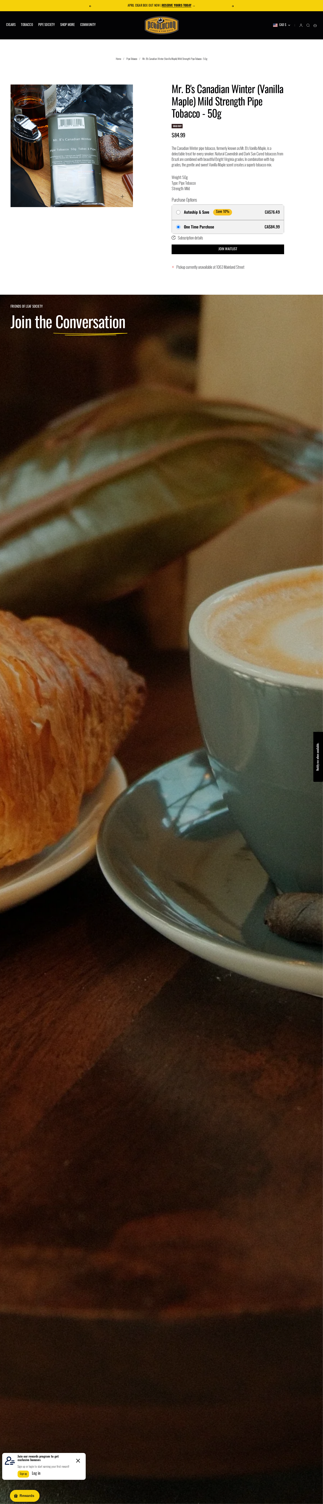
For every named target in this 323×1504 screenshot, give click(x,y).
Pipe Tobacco (132, 59)
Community (88, 25)
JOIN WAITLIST (227, 249)
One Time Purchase (199, 226)
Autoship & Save (196, 212)
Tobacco (27, 25)
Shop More (67, 25)
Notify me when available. (318, 757)
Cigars (11, 25)
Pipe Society (46, 25)
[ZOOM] (122, 196)
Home (118, 59)
